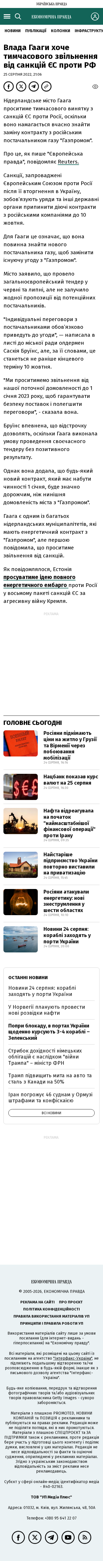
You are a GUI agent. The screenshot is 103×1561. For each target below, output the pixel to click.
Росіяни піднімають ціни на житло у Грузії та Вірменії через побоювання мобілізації (70, 745)
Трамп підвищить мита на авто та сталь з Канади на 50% (50, 1078)
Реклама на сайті (37, 1302)
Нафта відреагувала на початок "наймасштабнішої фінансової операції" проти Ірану (69, 823)
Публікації (35, 30)
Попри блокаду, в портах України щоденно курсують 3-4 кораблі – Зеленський (49, 1032)
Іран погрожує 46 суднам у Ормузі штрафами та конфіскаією (50, 1097)
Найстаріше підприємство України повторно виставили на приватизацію (70, 863)
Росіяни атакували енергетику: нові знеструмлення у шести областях (66, 901)
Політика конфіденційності (51, 1309)
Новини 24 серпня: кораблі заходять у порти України (67, 935)
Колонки (60, 30)
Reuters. (68, 161)
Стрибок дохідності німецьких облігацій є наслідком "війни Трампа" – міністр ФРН (45, 1057)
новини (13, 30)
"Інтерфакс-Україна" (72, 1358)
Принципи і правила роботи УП (51, 1323)
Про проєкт (71, 1302)
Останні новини (28, 977)
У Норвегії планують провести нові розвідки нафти (46, 1010)
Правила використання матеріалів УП (51, 1316)
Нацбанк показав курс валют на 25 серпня (70, 780)
